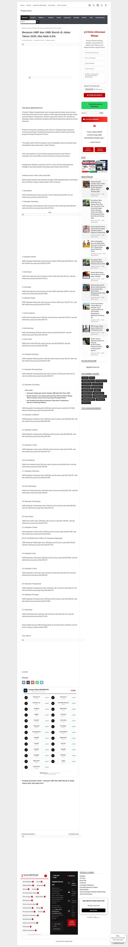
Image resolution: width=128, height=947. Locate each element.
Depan (22, 5)
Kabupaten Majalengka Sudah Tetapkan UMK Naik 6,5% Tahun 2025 (48, 393)
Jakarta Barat (97, 387)
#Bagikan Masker (40, 896)
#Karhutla (35, 889)
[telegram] (41, 682)
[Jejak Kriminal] (26, 11)
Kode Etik (83, 880)
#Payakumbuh (41, 885)
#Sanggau (39, 907)
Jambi (97, 390)
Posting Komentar (50, 40)
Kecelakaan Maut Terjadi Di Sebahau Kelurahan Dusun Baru (98, 261)
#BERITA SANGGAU (28, 885)
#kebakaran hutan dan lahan (30, 922)
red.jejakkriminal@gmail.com (74, 893)
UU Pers (82, 878)
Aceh (85, 377)
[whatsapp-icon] (101, 5)
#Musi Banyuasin (27, 900)
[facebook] (23, 682)
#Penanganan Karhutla (29, 911)
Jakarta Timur (87, 390)
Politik (59, 17)
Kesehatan (67, 17)
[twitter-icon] (93, 5)
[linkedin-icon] (97, 5)
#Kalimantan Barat (28, 907)
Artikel (84, 17)
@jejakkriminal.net (92, 367)
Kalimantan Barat (100, 396)
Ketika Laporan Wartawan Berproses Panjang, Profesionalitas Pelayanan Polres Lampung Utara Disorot (97, 344)
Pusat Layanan (62, 5)
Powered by (90, 917)
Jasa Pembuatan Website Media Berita (93, 892)
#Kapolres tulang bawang (29, 930)
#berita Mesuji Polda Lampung (30, 892)
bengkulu (86, 402)
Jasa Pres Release (86, 894)
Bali (92, 377)
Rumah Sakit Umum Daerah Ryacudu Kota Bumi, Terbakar (98, 274)
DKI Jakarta (87, 383)
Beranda (25, 17)
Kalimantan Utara (88, 399)
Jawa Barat (87, 393)
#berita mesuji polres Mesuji (30, 904)
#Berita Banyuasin (28, 919)
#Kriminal (26, 889)
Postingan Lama (73, 834)
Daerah (33, 17)
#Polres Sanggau (27, 896)
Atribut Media (84, 889)
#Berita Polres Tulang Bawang (30, 915)
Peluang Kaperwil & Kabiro (89, 887)
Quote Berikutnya (88, 149)
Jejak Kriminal (68, 941)
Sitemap (28, 5)
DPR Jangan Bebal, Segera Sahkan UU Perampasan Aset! (97, 328)
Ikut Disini (93, 910)
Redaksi (82, 876)
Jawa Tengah (98, 393)
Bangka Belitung (88, 380)
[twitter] (28, 682)
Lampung (100, 399)
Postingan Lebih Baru (28, 834)
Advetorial (51, 5)
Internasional (100, 17)
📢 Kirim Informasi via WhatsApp (94, 105)
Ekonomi (76, 17)
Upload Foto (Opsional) (91, 86)
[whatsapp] (37, 682)
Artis (91, 17)
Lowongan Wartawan (39, 5)
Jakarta (86, 387)
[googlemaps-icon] (105, 5)
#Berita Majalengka (28, 881)
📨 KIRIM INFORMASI (94, 95)
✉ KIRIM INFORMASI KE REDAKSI (72, 923)
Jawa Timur (87, 396)
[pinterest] (32, 682)
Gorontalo (97, 383)
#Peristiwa (41, 911)
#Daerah (39, 881)
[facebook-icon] (89, 5)
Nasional (51, 17)
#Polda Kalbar (27, 926)
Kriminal (41, 17)
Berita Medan (101, 380)
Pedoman (83, 883)
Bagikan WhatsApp (100, 149)
